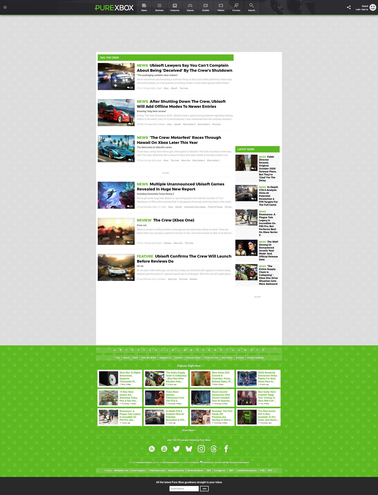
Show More (188, 430)
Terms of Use (211, 357)
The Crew (184, 88)
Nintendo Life (121, 470)
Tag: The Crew (109, 57)
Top (117, 357)
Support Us (165, 357)
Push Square (138, 470)
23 (131, 87)
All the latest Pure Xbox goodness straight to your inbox (189, 482)
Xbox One (185, 160)
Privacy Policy (193, 357)
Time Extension (157, 470)
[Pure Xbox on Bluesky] (189, 449)
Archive (240, 357)
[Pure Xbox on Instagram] (201, 449)
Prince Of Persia (215, 207)
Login (358, 9)
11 (131, 242)
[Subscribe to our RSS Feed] (151, 449)
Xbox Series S (204, 124)
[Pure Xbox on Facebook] (226, 449)
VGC (231, 470)
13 (254, 223)
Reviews (167, 243)
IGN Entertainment (171, 462)
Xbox (166, 88)
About (126, 357)
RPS (270, 470)
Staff (135, 357)
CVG (262, 470)
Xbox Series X (189, 124)
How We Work (148, 357)
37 (254, 278)
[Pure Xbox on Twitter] (176, 449)
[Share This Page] (349, 7)
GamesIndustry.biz (247, 470)
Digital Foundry (176, 470)
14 (131, 278)
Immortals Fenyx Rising (195, 207)
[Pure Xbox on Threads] (213, 449)
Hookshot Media (144, 462)
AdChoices (208, 462)
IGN (209, 470)
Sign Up (365, 9)
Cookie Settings (255, 357)
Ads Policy (227, 357)
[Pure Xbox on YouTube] (164, 449)
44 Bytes (195, 462)
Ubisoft (174, 88)
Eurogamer (220, 470)
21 (131, 206)
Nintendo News (195, 470)
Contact (179, 357)
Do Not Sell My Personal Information (232, 462)
